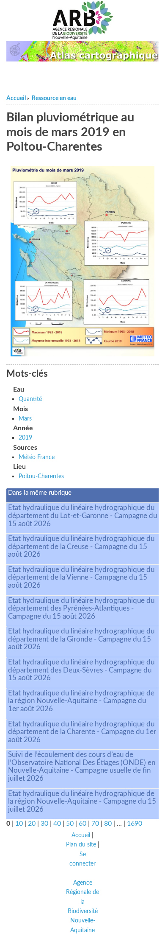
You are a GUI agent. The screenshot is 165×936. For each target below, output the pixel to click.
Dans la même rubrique (40, 493)
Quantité (30, 399)
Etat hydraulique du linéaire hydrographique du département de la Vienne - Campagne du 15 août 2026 (81, 577)
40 (57, 823)
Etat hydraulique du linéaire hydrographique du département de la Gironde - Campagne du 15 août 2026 (81, 639)
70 (95, 823)
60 (82, 823)
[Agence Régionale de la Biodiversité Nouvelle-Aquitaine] (82, 20)
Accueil (16, 98)
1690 (134, 823)
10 (19, 823)
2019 (25, 437)
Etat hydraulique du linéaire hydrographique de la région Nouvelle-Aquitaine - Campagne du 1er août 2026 (81, 700)
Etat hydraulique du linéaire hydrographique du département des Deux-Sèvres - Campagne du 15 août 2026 (81, 670)
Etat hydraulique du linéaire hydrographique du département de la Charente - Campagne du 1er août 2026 (82, 731)
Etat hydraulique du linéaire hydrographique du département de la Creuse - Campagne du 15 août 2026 (81, 546)
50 (70, 823)
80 (108, 823)
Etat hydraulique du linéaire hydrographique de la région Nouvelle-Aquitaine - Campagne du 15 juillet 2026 (82, 801)
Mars (25, 418)
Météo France (37, 457)
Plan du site (81, 845)
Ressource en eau (54, 98)
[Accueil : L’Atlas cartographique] (82, 51)
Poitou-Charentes (41, 476)
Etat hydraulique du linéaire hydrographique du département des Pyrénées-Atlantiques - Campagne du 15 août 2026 (81, 608)
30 (44, 823)
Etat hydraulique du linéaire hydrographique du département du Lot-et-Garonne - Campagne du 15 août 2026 (82, 515)
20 (32, 823)
